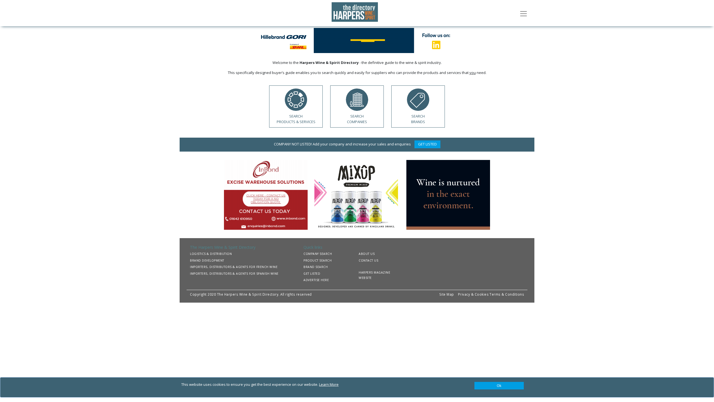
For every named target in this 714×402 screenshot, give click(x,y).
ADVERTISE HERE (316, 280)
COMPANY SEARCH (317, 254)
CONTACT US (368, 260)
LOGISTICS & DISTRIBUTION (211, 254)
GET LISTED (427, 144)
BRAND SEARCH (315, 267)
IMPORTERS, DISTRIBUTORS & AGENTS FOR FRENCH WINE (234, 267)
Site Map (446, 294)
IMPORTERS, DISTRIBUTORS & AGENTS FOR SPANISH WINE (234, 274)
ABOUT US (367, 254)
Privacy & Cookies (473, 294)
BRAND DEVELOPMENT (207, 260)
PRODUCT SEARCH (317, 260)
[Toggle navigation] (523, 13)
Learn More (329, 384)
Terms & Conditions (506, 294)
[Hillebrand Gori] (357, 39)
